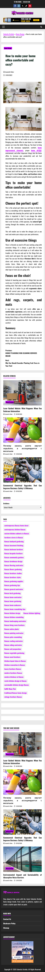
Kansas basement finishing (13, 545)
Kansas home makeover (12, 605)
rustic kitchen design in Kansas (15, 681)
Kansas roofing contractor (13, 641)
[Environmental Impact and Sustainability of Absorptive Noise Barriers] (22, 859)
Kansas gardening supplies (13, 581)
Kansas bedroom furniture (13, 549)
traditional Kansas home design (15, 693)
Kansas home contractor (13, 597)
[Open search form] (41, 27)
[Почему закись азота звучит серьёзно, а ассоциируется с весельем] (22, 430)
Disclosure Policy (9, 923)
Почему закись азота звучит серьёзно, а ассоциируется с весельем (22, 448)
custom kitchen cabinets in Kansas (16, 533)
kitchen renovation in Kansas (14, 665)
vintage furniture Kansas (13, 697)
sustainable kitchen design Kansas (16, 685)
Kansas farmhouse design (13, 561)
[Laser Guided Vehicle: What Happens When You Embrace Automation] (22, 393)
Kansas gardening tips (12, 585)
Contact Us (7, 919)
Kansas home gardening (12, 601)
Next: (22, 363)
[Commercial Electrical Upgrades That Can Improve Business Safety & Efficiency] (22, 470)
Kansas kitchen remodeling (14, 617)
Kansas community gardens (14, 557)
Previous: (21, 353)
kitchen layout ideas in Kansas (15, 661)
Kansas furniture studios (13, 573)
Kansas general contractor (13, 589)
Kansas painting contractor (13, 633)
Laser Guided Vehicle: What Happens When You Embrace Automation (22, 409)
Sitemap (6, 928)
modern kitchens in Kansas (13, 677)
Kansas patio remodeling (13, 637)
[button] (3, 27)
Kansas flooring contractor (13, 565)
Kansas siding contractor (13, 645)
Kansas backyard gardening (14, 541)
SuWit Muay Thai (10, 689)
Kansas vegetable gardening (14, 653)
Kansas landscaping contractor (15, 621)
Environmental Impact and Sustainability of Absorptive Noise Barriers (22, 876)
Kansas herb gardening (12, 593)
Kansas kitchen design (12, 613)
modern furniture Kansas (13, 673)
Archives (6, 503)
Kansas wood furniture (12, 657)
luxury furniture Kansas (12, 669)
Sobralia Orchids (8, 34)
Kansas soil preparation (12, 649)
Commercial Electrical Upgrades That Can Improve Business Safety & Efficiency (22, 487)
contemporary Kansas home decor (16, 525)
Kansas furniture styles (12, 577)
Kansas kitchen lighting (31, 613)
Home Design (20, 34)
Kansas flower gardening (13, 569)
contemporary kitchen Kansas (14, 529)
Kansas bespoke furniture (13, 553)
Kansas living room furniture (14, 625)
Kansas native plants (11, 629)
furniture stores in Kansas (13, 537)
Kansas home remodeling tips (14, 609)
